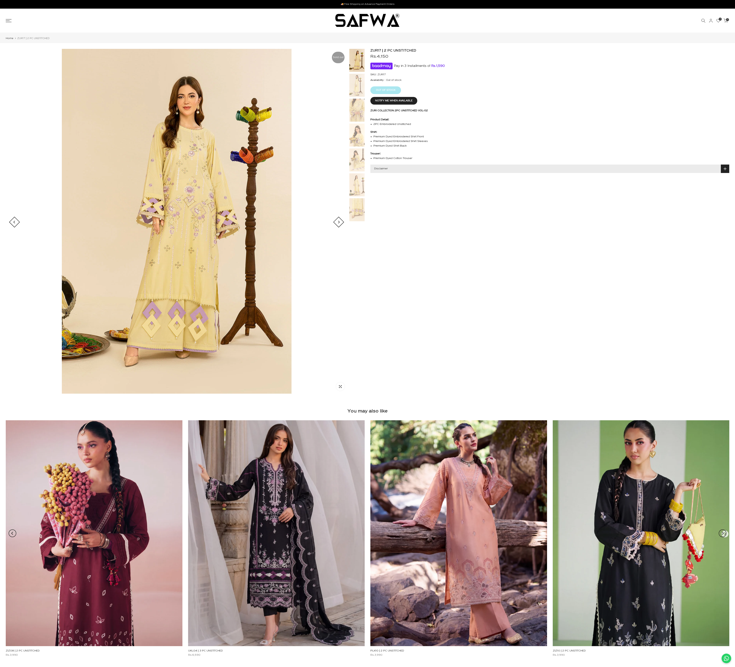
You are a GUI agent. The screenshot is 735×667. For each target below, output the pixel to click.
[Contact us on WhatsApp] (726, 658)
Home (9, 38)
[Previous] (14, 222)
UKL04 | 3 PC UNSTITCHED (205, 650)
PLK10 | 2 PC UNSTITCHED (387, 650)
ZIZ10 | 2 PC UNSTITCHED (569, 650)
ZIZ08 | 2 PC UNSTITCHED (23, 650)
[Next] (338, 222)
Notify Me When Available (393, 100)
